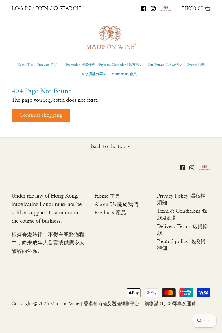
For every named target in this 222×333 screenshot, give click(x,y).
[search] (84, 8)
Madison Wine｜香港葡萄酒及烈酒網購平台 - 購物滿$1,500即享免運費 (123, 303)
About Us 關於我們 (116, 204)
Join (42, 8)
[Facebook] (143, 8)
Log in (21, 8)
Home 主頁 (107, 196)
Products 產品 (110, 213)
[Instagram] (153, 8)
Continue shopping (40, 115)
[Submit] (55, 9)
